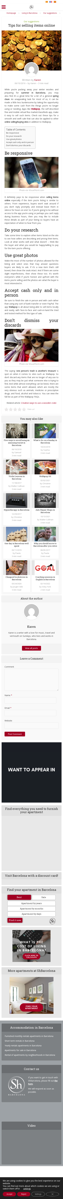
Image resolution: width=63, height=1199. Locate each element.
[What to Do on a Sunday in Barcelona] (45, 430)
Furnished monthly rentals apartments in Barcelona (29, 1036)
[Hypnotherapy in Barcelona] (16, 500)
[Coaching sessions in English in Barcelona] (45, 567)
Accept (9, 1194)
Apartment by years (31, 903)
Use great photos (14, 139)
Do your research (14, 136)
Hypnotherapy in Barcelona (16, 510)
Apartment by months (31, 908)
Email (8, 708)
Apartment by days (31, 914)
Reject (23, 1194)
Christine (47, 483)
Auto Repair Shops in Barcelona (45, 511)
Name (8, 695)
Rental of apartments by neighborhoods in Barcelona (30, 1055)
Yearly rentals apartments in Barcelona (23, 1045)
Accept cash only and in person (20, 142)
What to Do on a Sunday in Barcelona (45, 441)
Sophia (46, 450)
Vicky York (46, 586)
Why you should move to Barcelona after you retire (45, 544)
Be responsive (12, 132)
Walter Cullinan (18, 486)
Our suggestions (31, 21)
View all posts (31, 648)
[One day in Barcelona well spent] (16, 534)
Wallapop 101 (45, 476)
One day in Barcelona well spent (17, 544)
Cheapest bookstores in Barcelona (17, 578)
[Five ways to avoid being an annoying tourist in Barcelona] (16, 430)
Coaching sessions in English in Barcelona (45, 578)
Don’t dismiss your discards (18, 145)
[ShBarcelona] (31, 6)
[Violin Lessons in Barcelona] (16, 466)
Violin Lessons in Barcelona (17, 477)
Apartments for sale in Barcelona (20, 1050)
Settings (38, 1194)
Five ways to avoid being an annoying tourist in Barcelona (16, 443)
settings (27, 1188)
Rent (19, 897)
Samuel (18, 452)
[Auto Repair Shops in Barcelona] (45, 500)
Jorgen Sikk (18, 586)
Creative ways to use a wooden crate (38, 402)
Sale (43, 897)
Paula (18, 553)
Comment (9, 666)
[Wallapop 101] (45, 466)
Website (8, 720)
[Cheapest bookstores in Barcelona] (16, 567)
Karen (37, 80)
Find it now (15, 920)
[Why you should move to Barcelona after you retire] (45, 534)
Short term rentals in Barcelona (19, 1040)
